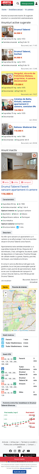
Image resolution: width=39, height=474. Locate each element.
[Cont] (36, 3)
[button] (19, 308)
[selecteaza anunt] (10, 28)
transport (27, 182)
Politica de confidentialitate (14, 444)
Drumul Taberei (22, 29)
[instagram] (15, 451)
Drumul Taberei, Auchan (22, 52)
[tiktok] (24, 451)
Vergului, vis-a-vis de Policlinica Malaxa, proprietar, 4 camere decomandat (24, 77)
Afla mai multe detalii (25, 468)
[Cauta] (17, 3)
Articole (5, 442)
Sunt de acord (19, 472)
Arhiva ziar (15, 442)
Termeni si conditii (28, 442)
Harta (5, 287)
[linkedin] (19, 451)
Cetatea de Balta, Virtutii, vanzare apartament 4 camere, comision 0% (25, 103)
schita (15, 182)
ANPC (19, 447)
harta (6, 182)
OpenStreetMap (23, 330)
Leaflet (15, 330)
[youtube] (28, 451)
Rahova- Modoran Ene (25, 127)
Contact (31, 444)
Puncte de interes (19, 287)
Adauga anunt (27, 3)
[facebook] (10, 451)
